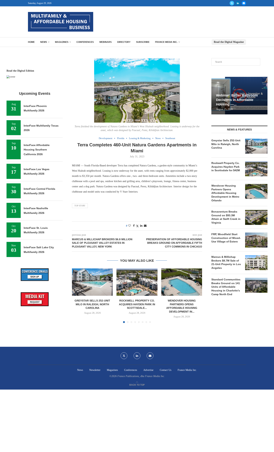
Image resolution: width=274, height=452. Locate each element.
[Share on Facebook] (134, 225)
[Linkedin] (238, 3)
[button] (77, 295)
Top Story (79, 206)
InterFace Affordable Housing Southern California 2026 (37, 150)
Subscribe (142, 42)
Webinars (105, 42)
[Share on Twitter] (137, 226)
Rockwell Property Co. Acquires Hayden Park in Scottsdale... (137, 304)
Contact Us (165, 370)
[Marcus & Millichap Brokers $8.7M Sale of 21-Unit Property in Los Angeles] (256, 262)
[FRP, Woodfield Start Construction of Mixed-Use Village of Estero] (256, 240)
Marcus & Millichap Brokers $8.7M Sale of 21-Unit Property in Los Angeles (226, 262)
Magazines (61, 42)
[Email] (244, 3)
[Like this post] (129, 225)
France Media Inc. (166, 42)
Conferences (85, 42)
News (43, 42)
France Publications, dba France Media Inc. (141, 376)
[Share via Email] (145, 225)
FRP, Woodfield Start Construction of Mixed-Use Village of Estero (226, 238)
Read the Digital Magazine (229, 42)
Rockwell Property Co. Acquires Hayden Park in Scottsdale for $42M (225, 167)
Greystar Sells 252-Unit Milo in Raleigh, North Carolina (92, 304)
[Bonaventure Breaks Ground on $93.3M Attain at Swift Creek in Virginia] (256, 217)
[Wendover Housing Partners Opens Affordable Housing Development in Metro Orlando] (181, 282)
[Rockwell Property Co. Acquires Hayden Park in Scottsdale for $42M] (136, 282)
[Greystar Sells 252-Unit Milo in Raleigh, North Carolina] (92, 282)
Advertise (148, 370)
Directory (123, 42)
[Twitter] (232, 3)
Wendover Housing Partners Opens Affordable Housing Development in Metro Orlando (225, 193)
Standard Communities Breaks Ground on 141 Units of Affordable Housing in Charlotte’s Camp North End (225, 287)
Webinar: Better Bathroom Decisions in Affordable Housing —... (237, 99)
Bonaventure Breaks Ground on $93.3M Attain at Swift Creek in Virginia (225, 217)
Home (31, 42)
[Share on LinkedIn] (141, 225)
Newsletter (94, 370)
